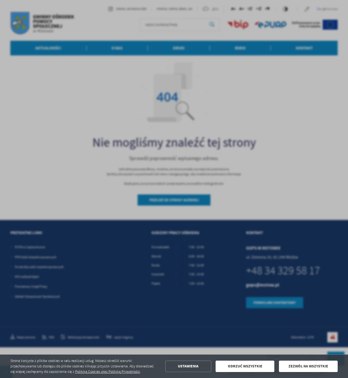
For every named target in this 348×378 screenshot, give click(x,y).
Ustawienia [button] (188, 366)
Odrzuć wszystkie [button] (245, 366)
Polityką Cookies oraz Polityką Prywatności (107, 371)
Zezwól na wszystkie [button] (308, 366)
